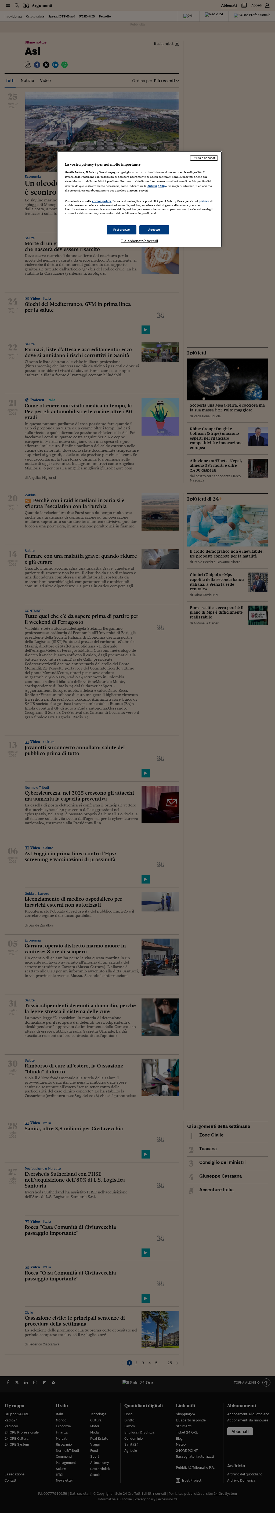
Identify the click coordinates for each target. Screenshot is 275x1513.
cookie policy (156, 185)
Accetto (154, 229)
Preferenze (121, 229)
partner (204, 201)
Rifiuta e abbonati (204, 158)
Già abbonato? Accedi (139, 241)
